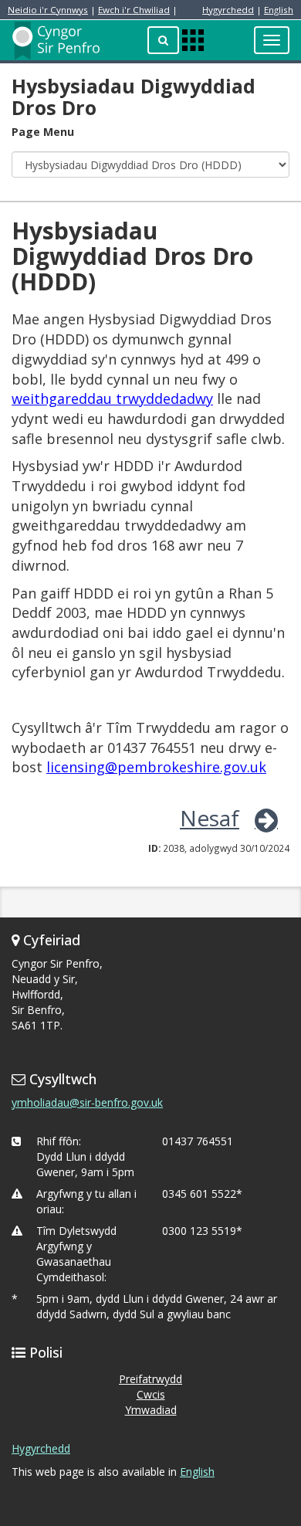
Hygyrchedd (228, 9)
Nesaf (209, 818)
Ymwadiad (151, 1409)
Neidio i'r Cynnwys (48, 9)
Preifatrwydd (150, 1379)
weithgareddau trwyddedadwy (112, 398)
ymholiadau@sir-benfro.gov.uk (87, 1102)
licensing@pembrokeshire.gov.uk (156, 767)
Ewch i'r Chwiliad (134, 9)
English (278, 9)
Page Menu (43, 131)
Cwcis (151, 1394)
